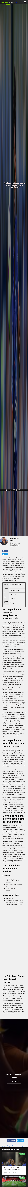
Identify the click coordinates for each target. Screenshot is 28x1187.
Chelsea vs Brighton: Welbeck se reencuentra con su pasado (13, 1168)
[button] (25, 2)
